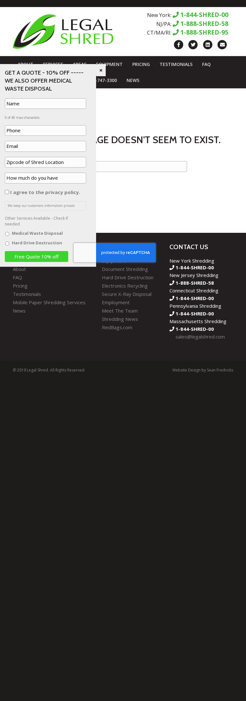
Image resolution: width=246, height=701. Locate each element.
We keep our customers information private (41, 205)
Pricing (141, 64)
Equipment (109, 64)
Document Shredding (125, 269)
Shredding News (120, 319)
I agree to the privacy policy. (45, 192)
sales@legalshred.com (200, 336)
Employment (116, 302)
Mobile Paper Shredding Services (49, 302)
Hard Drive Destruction (127, 277)
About (19, 269)
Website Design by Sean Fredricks (202, 370)
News (133, 80)
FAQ (206, 64)
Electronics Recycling (125, 285)
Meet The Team (120, 310)
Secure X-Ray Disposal (127, 294)
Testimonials (176, 64)
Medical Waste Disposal (37, 233)
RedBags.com (117, 327)
